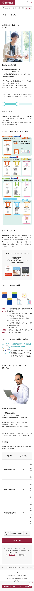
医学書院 (7, 2)
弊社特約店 (12, 555)
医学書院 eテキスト (11, 567)
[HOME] (2, 567)
